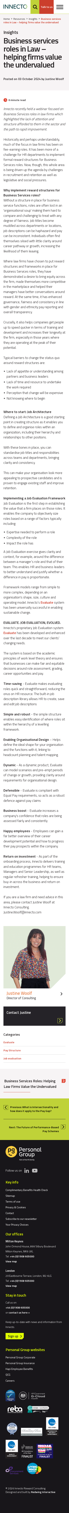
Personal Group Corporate (20, 1357)
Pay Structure (12, 1050)
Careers (10, 1381)
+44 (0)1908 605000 (22, 1256)
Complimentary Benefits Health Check (27, 1190)
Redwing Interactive (43, 1492)
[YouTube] (35, 1170)
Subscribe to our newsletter (21, 1219)
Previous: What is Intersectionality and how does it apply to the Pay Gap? (34, 1109)
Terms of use (13, 1201)
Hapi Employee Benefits (19, 1369)
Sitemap (10, 1196)
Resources (19, 19)
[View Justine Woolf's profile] (34, 964)
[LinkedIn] (26, 1170)
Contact (10, 1213)
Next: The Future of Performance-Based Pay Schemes (34, 1129)
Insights (33, 19)
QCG (8, 1375)
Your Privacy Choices (17, 1225)
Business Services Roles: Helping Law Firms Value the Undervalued (30, 1083)
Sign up (13, 1336)
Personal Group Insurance (20, 1363)
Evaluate (47, 602)
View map (11, 1261)
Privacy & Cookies (16, 1207)
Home (6, 19)
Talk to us (47, 7)
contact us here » (19, 1312)
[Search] (35, 7)
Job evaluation (12, 1058)
